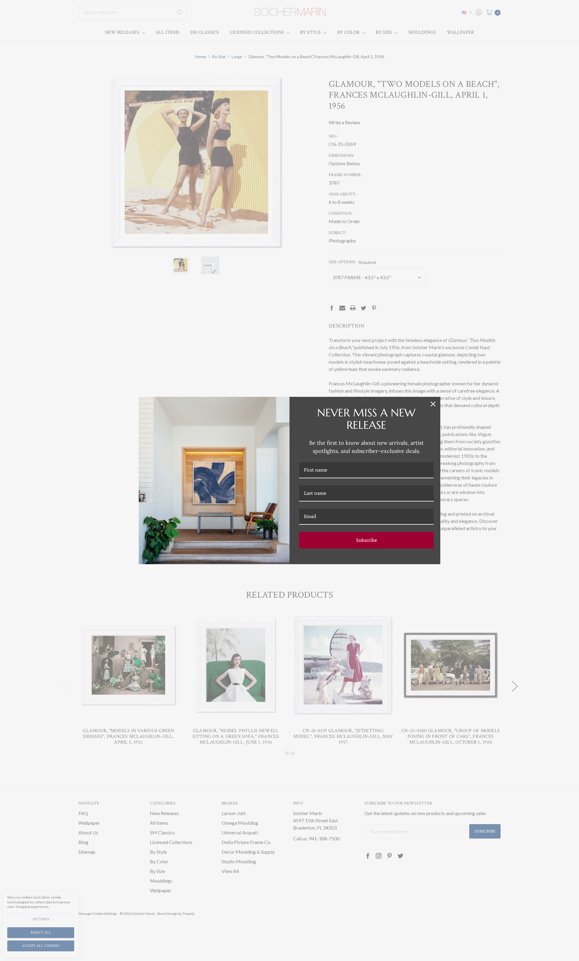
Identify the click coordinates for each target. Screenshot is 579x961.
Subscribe (366, 540)
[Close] (433, 404)
